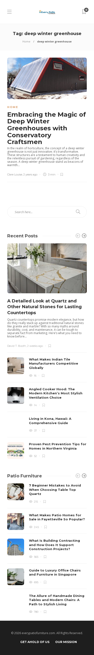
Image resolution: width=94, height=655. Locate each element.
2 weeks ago (35, 346)
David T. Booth (16, 346)
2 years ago (30, 174)
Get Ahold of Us (34, 642)
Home (26, 41)
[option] (47, 351)
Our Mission (66, 642)
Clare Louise (14, 174)
